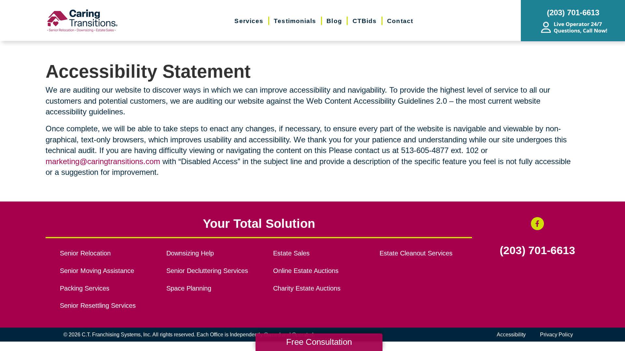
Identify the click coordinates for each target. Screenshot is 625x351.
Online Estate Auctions (306, 270)
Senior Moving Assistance (97, 270)
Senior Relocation (85, 253)
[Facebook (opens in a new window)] (537, 223)
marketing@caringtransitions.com (103, 161)
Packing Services (84, 288)
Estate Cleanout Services (416, 253)
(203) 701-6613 (537, 250)
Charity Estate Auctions (306, 288)
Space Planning (188, 288)
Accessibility (511, 334)
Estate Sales (291, 253)
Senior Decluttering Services (207, 270)
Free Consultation (319, 342)
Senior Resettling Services (98, 305)
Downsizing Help (190, 253)
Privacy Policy (556, 334)
